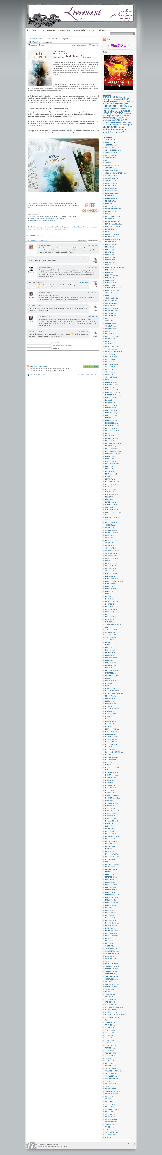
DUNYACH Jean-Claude (113, 443)
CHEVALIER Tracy (111, 313)
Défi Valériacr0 (103, 30)
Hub (106, 614)
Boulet (107, 232)
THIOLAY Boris (110, 1040)
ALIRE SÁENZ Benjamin (113, 150)
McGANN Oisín (110, 780)
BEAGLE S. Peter (110, 201)
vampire (128, 124)
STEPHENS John (111, 1004)
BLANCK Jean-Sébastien (113, 224)
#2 (42, 258)
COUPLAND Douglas (112, 364)
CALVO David (109, 280)
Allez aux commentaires (80, 45)
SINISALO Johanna (111, 979)
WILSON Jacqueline (111, 1119)
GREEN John (109, 543)
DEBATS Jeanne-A (111, 407)
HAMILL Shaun (110, 576)
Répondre (91, 245)
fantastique (110, 106)
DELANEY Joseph (111, 410)
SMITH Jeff (108, 982)
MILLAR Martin (110, 790)
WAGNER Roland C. (112, 1094)
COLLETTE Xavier (111, 344)
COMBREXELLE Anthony (113, 351)
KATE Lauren (109, 645)
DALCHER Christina (111, 385)
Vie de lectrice (109, 1086)
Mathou (107, 770)
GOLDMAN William (111, 533)
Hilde (31, 250)
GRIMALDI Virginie (111, 553)
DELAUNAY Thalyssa (112, 413)
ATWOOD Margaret (111, 178)
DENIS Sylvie (109, 418)
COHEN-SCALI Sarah (112, 336)
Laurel (107, 686)
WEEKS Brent (109, 1106)
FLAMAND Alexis (110, 492)
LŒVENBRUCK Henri (112, 729)
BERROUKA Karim (111, 211)
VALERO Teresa (110, 1068)
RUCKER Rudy (110, 941)
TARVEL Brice (109, 1033)
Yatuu (107, 1129)
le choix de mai (43, 203)
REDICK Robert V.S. (111, 902)
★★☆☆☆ (118, 132)
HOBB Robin (109, 599)
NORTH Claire (110, 846)
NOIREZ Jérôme (110, 844)
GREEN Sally (109, 545)
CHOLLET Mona (110, 316)
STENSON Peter (110, 1002)
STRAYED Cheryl (111, 1010)
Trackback (44, 240)
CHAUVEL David (110, 305)
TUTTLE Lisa (109, 1061)
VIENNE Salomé (110, 1089)
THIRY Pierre (109, 1043)
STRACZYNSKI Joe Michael (114, 1007)
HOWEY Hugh (110, 612)
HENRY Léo (109, 591)
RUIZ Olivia (109, 943)
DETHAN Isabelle (111, 428)
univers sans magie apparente (117, 123)
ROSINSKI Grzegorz (111, 925)
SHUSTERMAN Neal (112, 976)
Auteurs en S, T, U (111, 183)
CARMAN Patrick (110, 283)
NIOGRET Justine (111, 841)
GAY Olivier (109, 520)
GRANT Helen (110, 535)
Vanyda (107, 1081)
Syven (107, 1020)
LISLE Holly (109, 726)
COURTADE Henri (111, 367)
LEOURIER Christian (112, 709)
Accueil (28, 30)
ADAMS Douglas (110, 140)
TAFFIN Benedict (110, 1022)
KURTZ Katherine (111, 663)
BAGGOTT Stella (110, 186)
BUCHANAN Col (110, 265)
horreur (122, 108)
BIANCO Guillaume (111, 219)
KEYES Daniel (110, 652)
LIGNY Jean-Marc (111, 721)
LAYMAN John (110, 688)
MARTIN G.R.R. (110, 755)
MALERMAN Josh (111, 737)
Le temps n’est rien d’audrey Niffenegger (42, 220)
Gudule (107, 561)
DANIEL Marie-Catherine (113, 390)
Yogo (84, 227)
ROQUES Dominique (112, 923)
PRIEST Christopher (111, 897)
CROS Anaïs (109, 374)
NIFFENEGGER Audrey (112, 836)
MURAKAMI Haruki (111, 821)
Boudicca (31, 227)
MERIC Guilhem (110, 788)
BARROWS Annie (111, 198)
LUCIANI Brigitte (110, 734)
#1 (51, 245)
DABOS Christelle (111, 382)
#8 (42, 331)
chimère (119, 101)
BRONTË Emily (110, 252)
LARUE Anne (109, 683)
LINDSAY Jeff (109, 724)
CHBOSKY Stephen (111, 308)
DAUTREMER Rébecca (113, 395)
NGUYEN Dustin (110, 831)
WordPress (31, 1145)
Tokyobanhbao (110, 1050)
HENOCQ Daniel (110, 589)
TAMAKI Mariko (110, 1030)
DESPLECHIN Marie (112, 425)
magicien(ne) (112, 116)
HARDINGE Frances (111, 578)
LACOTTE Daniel (110, 673)
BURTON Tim (109, 277)
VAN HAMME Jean (111, 1073)
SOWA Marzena (110, 994)
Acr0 (42, 45)
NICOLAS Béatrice (111, 834)
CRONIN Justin (110, 372)
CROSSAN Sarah (111, 377)
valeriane (31, 297)
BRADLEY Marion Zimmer (113, 239)
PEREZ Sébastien (111, 872)
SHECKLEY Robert (111, 969)
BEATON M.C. (109, 203)
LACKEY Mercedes (111, 668)
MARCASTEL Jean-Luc (112, 742)
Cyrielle (107, 380)
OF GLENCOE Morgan (112, 857)
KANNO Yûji (109, 642)
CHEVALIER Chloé (111, 311)
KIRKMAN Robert (111, 658)
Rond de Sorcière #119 (37, 375)
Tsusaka (108, 1058)
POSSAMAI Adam (111, 890)
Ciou (106, 318)
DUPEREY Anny (110, 446)
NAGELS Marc (110, 823)
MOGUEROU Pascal (112, 795)
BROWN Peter (110, 260)
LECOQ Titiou (109, 701)
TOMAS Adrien (110, 1055)
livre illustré (126, 111)
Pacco (107, 862)
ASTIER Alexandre (111, 175)
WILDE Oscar (109, 1112)
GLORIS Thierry (110, 525)
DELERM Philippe (111, 415)
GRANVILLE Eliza (111, 540)
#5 (51, 292)
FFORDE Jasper (110, 484)
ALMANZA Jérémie (111, 152)
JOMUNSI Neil (110, 632)
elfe (119, 104)
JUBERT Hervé (110, 640)
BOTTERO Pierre (110, 229)
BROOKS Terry (110, 257)
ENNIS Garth (109, 456)
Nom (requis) (55, 342)
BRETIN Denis (110, 249)
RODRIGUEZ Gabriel (112, 918)
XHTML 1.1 (58, 1146)
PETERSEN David (111, 877)
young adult (110, 126)
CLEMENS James (111, 328)
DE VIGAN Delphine (111, 405)
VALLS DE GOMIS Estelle (113, 1071)
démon (115, 104)
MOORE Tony (109, 805)
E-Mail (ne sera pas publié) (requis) (62, 345)
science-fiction (109, 120)
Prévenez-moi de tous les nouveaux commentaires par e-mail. (49, 369)
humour (107, 110)
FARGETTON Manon (112, 464)
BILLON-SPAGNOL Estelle (113, 221)
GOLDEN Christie (111, 530)
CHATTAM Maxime (111, 303)
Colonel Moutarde (111, 349)
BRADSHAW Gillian (111, 242)
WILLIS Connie (110, 1114)
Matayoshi (108, 765)
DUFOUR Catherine (111, 438)
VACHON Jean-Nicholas (113, 1066)
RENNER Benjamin (111, 905)
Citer (96, 245)
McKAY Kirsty (109, 783)
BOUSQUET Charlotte (112, 234)
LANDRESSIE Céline (112, 675)
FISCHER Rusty (110, 489)
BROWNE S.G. (110, 262)
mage (104, 116)
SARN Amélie (109, 956)
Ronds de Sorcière (111, 920)
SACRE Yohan (110, 946)
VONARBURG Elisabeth (113, 1091)
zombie (121, 127)
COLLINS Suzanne (111, 346)
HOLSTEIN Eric (110, 604)
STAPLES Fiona (110, 999)
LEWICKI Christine (111, 714)
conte (123, 101)
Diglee (107, 433)
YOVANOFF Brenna (111, 1132)
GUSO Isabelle (110, 571)
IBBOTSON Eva (110, 619)
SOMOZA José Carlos (112, 984)
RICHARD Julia (110, 910)
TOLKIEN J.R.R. (110, 1053)
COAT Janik (109, 331)
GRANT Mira (109, 538)
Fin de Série (92, 30)
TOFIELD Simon (110, 1048)
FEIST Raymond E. (111, 474)
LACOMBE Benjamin (112, 670)
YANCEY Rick (109, 1127)
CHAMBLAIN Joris (111, 300)
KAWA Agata (109, 647)
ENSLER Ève (109, 459)
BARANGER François (112, 193)
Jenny (107, 627)
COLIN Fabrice (110, 339)
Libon (107, 719)
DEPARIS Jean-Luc (111, 420)
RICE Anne (108, 908)
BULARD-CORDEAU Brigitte (114, 267)
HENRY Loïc (109, 594)
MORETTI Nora (110, 808)
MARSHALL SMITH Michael (114, 752)
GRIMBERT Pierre (111, 555)
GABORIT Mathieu (111, 505)
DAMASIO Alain (110, 387)
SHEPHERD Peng (111, 974)
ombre (129, 118)
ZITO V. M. (108, 1137)
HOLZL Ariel (109, 607)
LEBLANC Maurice (111, 698)
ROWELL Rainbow (111, 936)
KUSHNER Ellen (110, 665)
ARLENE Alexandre (111, 170)
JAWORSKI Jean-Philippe (113, 624)
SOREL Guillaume (111, 987)
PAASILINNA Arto (110, 859)
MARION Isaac (110, 747)
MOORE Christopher (112, 803)
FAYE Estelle (109, 469)
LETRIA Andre (109, 711)
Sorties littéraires (110, 989)
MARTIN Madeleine (111, 757)
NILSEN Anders (110, 839)
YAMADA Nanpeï (110, 1124)
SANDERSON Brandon (112, 953)
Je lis (42, 30)
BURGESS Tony (110, 270)
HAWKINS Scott (110, 584)
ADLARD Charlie (110, 142)
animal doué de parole (114, 97)
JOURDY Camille (111, 635)
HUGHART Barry (110, 617)
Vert (31, 321)
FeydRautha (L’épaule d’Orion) (64, 227)
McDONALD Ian (41, 39)
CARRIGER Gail (110, 285)
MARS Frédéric (110, 749)
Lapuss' (107, 678)
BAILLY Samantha (111, 191)
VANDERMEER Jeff (111, 1078)
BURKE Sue (109, 272)
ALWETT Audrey (110, 158)
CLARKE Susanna (111, 323)
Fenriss (107, 476)
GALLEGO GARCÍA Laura (113, 512)
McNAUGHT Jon (110, 785)
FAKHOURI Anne (110, 461)
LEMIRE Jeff (109, 706)
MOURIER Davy (110, 818)
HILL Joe (108, 596)
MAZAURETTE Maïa (111, 772)
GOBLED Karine (110, 527)
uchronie (120, 123)
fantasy (122, 106)
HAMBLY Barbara (111, 573)
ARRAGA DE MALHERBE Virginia (116, 173)
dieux (128, 102)
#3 (51, 267)
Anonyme (108, 163)
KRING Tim (109, 660)
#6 (42, 305)
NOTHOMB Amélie (111, 849)
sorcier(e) (121, 120)
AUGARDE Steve (110, 181)
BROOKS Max (109, 255)
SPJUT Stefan (109, 997)
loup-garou (127, 113)
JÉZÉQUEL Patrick (111, 630)
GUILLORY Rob (110, 568)
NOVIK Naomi (109, 851)
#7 (51, 316)
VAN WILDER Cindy (111, 1076)
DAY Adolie (109, 400)
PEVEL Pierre (109, 879)
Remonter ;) (131, 1144)
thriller (114, 123)
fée (117, 108)
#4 (42, 282)
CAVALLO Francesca (112, 290)
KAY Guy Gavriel (110, 650)
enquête (124, 103)
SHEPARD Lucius (111, 971)
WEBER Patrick (110, 1104)
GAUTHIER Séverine (112, 517)
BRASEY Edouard (111, 244)
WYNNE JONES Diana (112, 1122)
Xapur (80, 227)
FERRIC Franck (110, 479)
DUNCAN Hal (109, 441)
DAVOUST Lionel (110, 397)
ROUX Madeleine (111, 933)
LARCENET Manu (111, 680)
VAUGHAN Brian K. (111, 1084)
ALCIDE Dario (109, 147)
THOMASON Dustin (111, 1045)
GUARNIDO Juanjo (111, 558)
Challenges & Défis (79, 30)
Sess (107, 961)
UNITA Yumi (109, 1063)
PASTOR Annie (110, 867)
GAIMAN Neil (109, 507)
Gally (107, 515)
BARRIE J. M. (109, 196)
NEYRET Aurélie (110, 828)
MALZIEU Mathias (111, 739)
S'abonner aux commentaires (38, 366)
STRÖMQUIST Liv (111, 1012)
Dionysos (39, 227)
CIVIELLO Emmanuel (112, 321)
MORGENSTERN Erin (112, 811)
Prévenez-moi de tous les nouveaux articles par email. (46, 370)
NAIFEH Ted (109, 826)
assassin (119, 99)
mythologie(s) (109, 118)
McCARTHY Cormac (112, 775)
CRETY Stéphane (111, 369)
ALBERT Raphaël (111, 145)
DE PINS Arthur (110, 402)
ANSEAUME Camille (112, 165)
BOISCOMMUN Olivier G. (113, 226)
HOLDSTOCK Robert (112, 601)
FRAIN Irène (109, 499)
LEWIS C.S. (109, 716)
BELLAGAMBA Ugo (111, 206)
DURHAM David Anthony (113, 451)
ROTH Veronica (110, 928)
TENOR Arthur (109, 1035)
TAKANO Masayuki (111, 1025)
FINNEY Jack (109, 487)
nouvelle (123, 118)
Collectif (108, 341)
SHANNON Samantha (112, 966)
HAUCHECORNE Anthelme (114, 581)
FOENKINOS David (111, 494)
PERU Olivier (109, 874)
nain (116, 118)
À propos (34, 30)
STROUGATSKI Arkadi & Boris (115, 1015)
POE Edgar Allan (110, 887)
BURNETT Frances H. (112, 275)
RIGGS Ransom (110, 913)
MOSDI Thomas (110, 813)
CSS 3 (65, 1146)
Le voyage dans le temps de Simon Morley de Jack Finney (48, 218)
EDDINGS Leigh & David (113, 453)
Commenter (95, 45)
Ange (107, 160)
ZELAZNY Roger (110, 1135)
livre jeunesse (113, 113)
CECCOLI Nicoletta (111, 293)
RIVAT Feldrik (109, 915)
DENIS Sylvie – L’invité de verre (86, 375)
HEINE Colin (109, 586)
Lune (67, 131)
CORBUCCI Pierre (111, 359)
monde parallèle (124, 116)
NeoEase (47, 1146)
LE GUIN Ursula (110, 696)
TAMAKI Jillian (110, 1027)
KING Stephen (110, 655)
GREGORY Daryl (110, 548)
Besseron (108, 214)
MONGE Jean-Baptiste (112, 798)
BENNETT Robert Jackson (113, 209)
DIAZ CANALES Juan (112, 430)
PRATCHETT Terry (111, 892)
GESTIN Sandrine (111, 522)
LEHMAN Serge (110, 703)
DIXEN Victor (109, 436)
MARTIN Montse (110, 760)
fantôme (112, 108)
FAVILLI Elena (109, 466)
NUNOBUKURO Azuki (112, 854)
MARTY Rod (109, 762)
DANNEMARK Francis (112, 392)
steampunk (107, 122)
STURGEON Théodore (112, 1017)
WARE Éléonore (110, 1099)
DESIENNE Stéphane (112, 423)
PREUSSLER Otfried (112, 895)
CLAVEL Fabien (110, 326)
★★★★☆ (123, 129)
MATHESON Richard (112, 767)
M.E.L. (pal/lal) (51, 30)
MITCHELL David (111, 793)
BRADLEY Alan (110, 237)
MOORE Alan (109, 800)
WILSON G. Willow (111, 1117)
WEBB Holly (109, 1101)
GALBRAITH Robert (111, 510)
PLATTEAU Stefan (111, 885)
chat (115, 102)
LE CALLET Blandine (112, 691)
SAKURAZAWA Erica (112, 951)
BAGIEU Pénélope (111, 188)
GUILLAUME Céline (111, 566)
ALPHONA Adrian (111, 155)
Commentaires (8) (93, 240)
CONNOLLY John (111, 357)
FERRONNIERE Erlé (112, 482)
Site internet (55, 348)
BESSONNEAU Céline (112, 216)
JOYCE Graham (110, 637)
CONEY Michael (110, 354)
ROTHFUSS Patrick (111, 930)
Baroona (31, 272)
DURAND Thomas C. (112, 448)
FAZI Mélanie (109, 471)
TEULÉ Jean (109, 1038)
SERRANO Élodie (111, 959)
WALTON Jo (109, 1096)
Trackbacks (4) (82, 240)
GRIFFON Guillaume (112, 550)
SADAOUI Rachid (111, 948)
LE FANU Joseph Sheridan (114, 693)
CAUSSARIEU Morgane (113, 288)
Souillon (108, 992)
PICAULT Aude (110, 882)
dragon (109, 104)
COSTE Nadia (109, 362)
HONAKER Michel (111, 609)
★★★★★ (109, 129)
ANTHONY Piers (110, 168)
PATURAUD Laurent (111, 869)
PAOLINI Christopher (112, 864)
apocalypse (109, 99)
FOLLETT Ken (109, 497)
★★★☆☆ (108, 132)
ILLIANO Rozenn (110, 622)
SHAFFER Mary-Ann (112, 964)
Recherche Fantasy (65, 30)
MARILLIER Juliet (111, 744)
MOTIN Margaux (110, 816)
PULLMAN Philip (110, 900)
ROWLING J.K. (110, 938)
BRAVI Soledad (110, 247)
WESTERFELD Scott (112, 1109)
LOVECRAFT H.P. (111, 732)
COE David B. (109, 334)
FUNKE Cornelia (110, 502)
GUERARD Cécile (111, 563)
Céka (107, 295)
